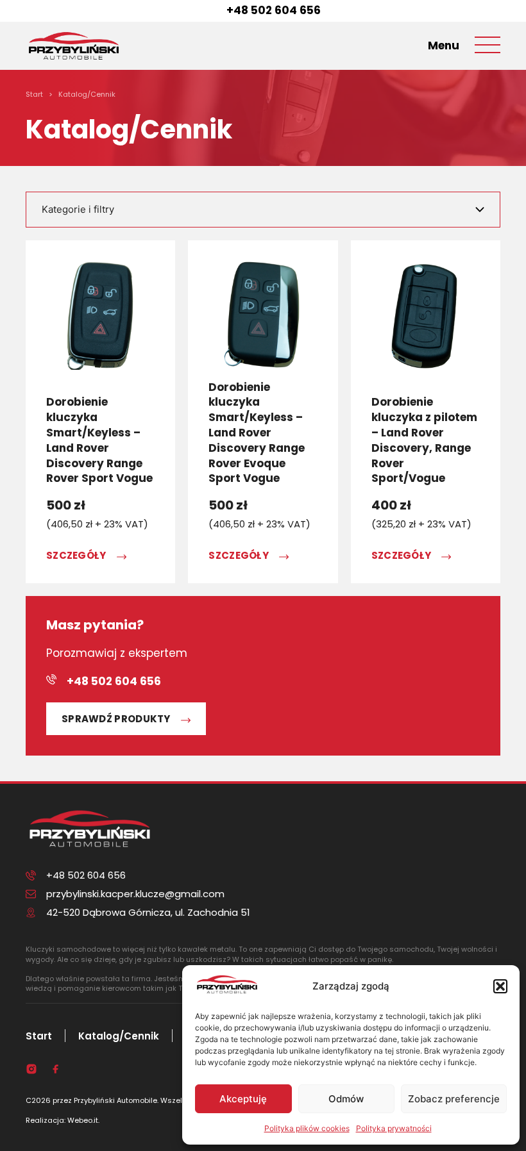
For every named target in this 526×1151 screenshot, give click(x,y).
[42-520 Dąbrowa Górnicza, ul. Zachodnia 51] (31, 912)
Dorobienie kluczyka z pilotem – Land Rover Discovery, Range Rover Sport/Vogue (424, 440)
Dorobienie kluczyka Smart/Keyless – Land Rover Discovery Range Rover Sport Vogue (99, 440)
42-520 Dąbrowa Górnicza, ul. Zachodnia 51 (148, 912)
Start (39, 1036)
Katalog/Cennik (118, 1036)
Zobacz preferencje (454, 1099)
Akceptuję (243, 1099)
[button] (500, 986)
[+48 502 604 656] (211, 11)
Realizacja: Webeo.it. (62, 1120)
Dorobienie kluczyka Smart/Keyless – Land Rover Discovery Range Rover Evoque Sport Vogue (256, 432)
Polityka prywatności (394, 1128)
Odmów (346, 1099)
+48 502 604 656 (273, 10)
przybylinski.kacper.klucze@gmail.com (135, 893)
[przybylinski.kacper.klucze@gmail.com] (31, 894)
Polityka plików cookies (307, 1128)
